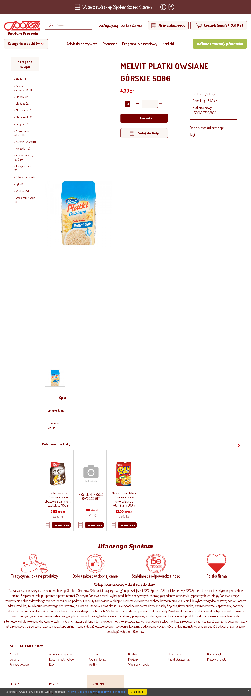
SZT (127, 104)
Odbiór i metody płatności (220, 43)
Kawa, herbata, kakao (61, 659)
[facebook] (172, 7)
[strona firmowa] (164, 7)
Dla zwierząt (214, 654)
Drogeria (14, 659)
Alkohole (14, 654)
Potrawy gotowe (19, 664)
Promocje (110, 43)
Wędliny (93, 664)
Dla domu (94, 654)
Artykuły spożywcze (82, 43)
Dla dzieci (133, 654)
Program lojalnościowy (139, 43)
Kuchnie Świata (97, 659)
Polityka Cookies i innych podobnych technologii (96, 691)
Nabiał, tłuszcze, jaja (179, 659)
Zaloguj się (109, 25)
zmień (147, 7)
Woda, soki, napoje (138, 664)
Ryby (51, 664)
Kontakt (168, 43)
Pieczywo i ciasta (216, 659)
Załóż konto (132, 25)
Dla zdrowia (174, 654)
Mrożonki (133, 659)
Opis (62, 397)
